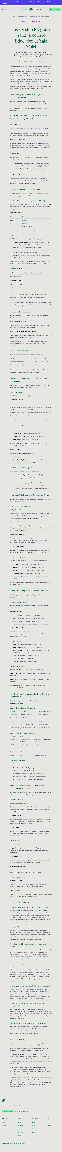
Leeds (18, 1129)
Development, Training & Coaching (31, 21)
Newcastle (20, 1132)
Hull (18, 1142)
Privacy (49, 1122)
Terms (49, 1125)
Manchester (20, 1125)
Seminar (23, 9)
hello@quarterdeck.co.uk (21, 1111)
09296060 (22, 1143)
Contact (34, 1132)
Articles (14, 16)
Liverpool (19, 1135)
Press (33, 1125)
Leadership (5, 1122)
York (18, 1138)
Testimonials (35, 1129)
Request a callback (55, 9)
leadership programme (30, 471)
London (19, 1122)
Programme (38, 9)
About (4, 9)
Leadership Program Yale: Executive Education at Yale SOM (34, 16)
